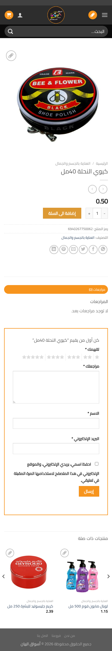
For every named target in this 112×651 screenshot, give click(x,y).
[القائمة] (104, 15)
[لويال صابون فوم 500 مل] (83, 572)
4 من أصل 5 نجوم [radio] (56, 357)
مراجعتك (91, 366)
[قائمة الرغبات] (92, 15)
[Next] (4, 587)
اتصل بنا (42, 635)
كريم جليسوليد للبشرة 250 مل (30, 606)
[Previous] (108, 587)
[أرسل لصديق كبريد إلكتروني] (73, 249)
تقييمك (92, 349)
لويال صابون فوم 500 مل (88, 606)
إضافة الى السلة (62, 213)
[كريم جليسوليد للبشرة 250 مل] (28, 572)
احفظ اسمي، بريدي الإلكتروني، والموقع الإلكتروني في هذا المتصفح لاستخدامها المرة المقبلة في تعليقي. (56, 472)
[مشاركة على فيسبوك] (93, 249)
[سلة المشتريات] (9, 15)
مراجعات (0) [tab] (97, 289)
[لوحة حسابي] (20, 15)
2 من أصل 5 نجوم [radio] (88, 357)
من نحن (69, 635)
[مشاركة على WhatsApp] (102, 249)
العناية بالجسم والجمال (73, 163)
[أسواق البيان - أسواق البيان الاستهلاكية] (56, 15)
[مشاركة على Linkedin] (53, 249)
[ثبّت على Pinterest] (63, 249)
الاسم (93, 413)
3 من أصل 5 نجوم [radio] (74, 357)
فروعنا (56, 635)
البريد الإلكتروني (85, 438)
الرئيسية (102, 163)
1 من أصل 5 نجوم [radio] (98, 357)
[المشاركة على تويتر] (83, 249)
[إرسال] (10, 31)
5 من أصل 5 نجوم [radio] (33, 357)
